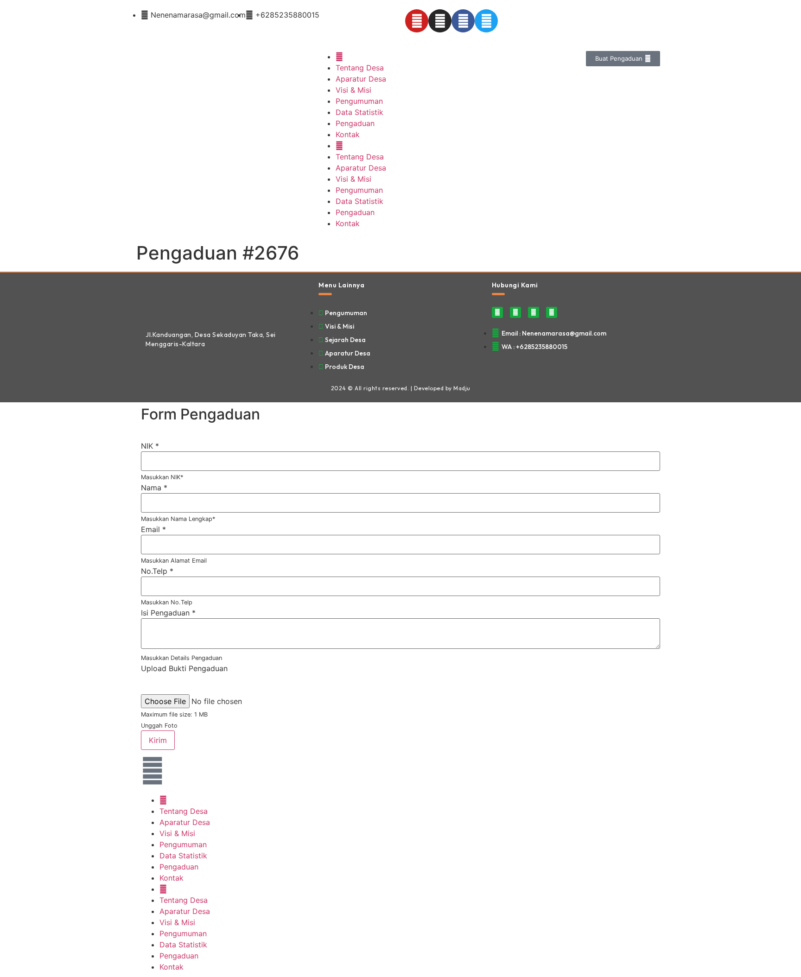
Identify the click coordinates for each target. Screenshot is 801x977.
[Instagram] (439, 20)
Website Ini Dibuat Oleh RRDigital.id (648, 278)
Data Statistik (359, 112)
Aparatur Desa (361, 78)
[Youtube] (416, 20)
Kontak (348, 134)
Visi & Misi (353, 90)
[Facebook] (463, 20)
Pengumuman (359, 101)
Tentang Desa (360, 67)
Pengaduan (355, 123)
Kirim (158, 740)
